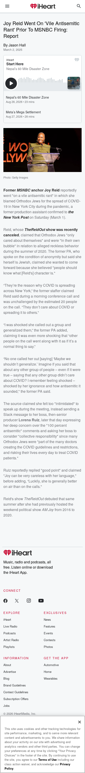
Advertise (9, 671)
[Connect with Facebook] (5, 600)
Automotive (51, 665)
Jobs (6, 705)
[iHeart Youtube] (41, 600)
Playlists (9, 647)
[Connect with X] (17, 600)
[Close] (80, 722)
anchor (37, 190)
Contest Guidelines (15, 692)
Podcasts (9, 633)
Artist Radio (11, 640)
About (7, 665)
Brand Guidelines (14, 685)
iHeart (7, 619)
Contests (50, 640)
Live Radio (10, 626)
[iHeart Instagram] (29, 600)
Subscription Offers (16, 699)
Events (48, 633)
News (47, 619)
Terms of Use (47, 759)
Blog (6, 678)
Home (47, 671)
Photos (48, 647)
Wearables (51, 678)
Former (10, 190)
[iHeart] (42, 6)
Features (49, 626)
